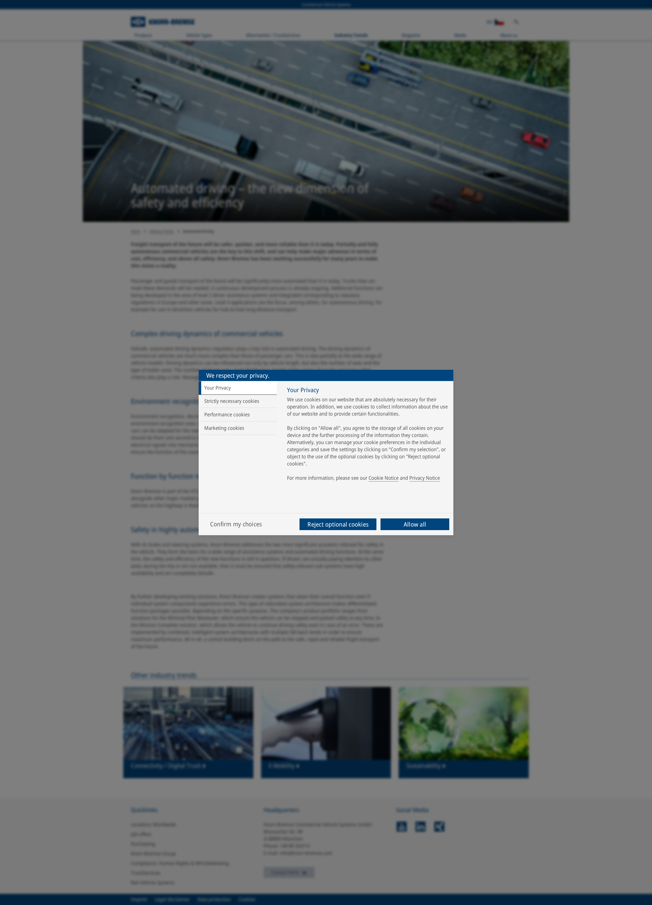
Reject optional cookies (338, 524)
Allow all (415, 524)
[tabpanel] (367, 435)
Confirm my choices (236, 524)
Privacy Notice (424, 477)
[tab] (238, 387)
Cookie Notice (384, 477)
